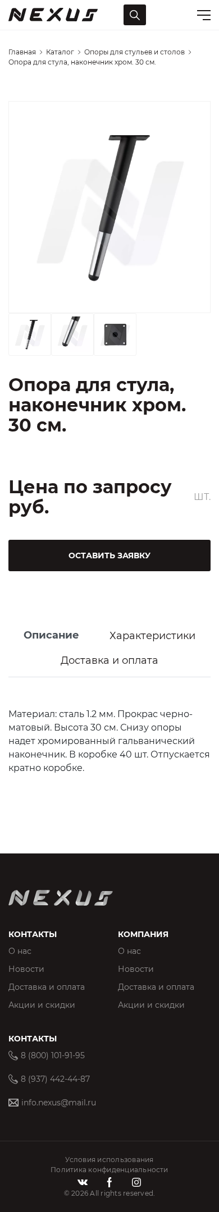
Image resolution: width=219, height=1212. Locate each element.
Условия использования (109, 1159)
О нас (19, 951)
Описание (51, 635)
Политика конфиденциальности (109, 1169)
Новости (26, 969)
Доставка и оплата (109, 660)
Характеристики (152, 636)
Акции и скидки (41, 1005)
